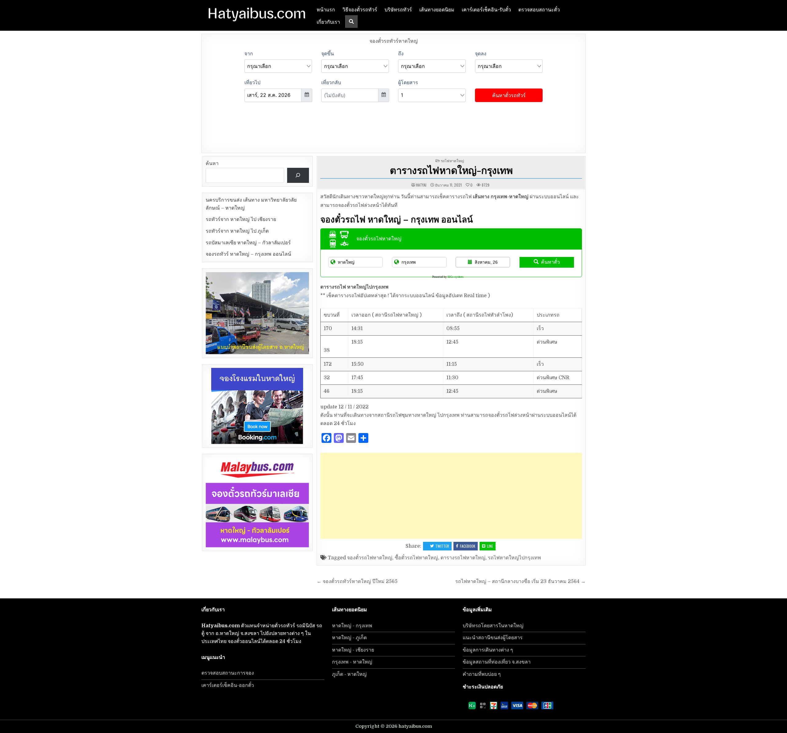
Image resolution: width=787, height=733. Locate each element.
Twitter (442, 546)
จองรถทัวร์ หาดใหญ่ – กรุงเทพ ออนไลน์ (248, 254)
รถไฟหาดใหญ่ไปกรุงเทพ (514, 558)
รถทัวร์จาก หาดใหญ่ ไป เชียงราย (241, 219)
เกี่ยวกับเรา (328, 21)
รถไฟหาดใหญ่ (452, 160)
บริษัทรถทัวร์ (398, 9)
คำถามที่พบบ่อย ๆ (482, 674)
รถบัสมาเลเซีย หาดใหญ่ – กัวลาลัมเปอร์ (248, 243)
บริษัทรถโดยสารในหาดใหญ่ (493, 626)
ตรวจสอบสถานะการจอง (227, 673)
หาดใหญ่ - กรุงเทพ (352, 626)
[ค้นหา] (298, 175)
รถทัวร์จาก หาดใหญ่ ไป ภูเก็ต (237, 231)
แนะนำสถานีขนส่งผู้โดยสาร (493, 637)
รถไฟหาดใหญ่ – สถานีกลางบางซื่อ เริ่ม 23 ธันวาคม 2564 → (520, 581)
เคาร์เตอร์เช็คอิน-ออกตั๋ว (227, 685)
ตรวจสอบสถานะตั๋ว (539, 9)
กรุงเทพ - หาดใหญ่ (352, 662)
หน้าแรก (326, 9)
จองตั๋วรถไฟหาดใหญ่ (369, 558)
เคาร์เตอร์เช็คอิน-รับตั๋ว (486, 9)
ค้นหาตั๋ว (550, 262)
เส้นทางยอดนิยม (436, 9)
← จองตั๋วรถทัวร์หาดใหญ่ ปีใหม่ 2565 (357, 581)
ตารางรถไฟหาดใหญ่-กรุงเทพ (451, 169)
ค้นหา (212, 163)
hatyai (421, 185)
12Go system (455, 276)
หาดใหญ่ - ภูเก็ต (349, 637)
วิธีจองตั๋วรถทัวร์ (359, 9)
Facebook (467, 546)
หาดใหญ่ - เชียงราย (353, 650)
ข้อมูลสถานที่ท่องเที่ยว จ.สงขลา (497, 662)
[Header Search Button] (351, 21)
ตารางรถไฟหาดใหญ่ (463, 558)
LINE (490, 546)
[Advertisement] (451, 496)
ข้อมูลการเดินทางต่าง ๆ (488, 650)
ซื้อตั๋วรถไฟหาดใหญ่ (416, 558)
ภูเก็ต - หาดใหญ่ (349, 674)
